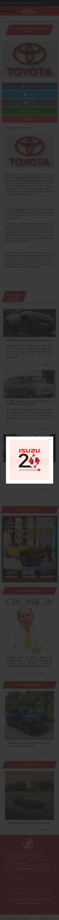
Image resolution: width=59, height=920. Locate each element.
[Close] (49, 440)
